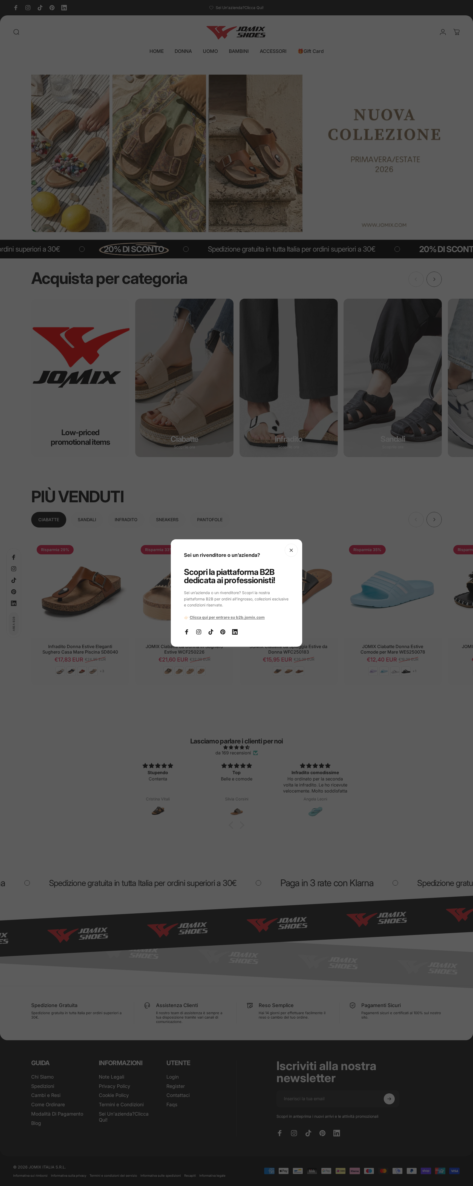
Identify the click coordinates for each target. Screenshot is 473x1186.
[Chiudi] (291, 550)
